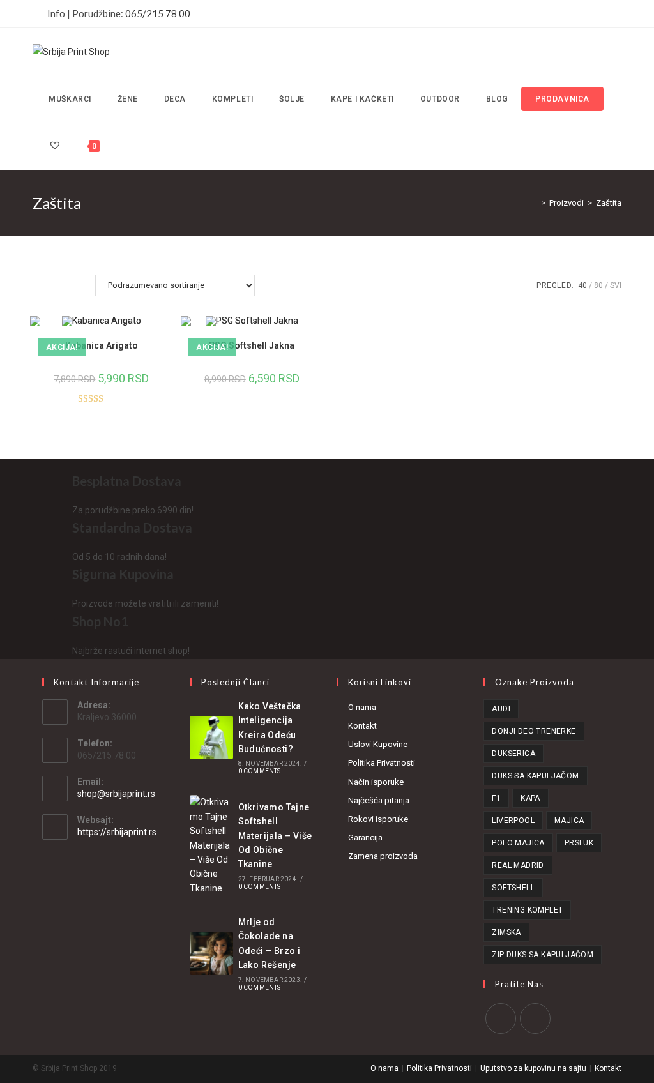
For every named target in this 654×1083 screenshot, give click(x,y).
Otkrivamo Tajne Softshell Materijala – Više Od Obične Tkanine (275, 836)
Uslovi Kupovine (377, 744)
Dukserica (513, 753)
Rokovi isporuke (378, 819)
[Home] (534, 203)
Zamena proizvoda (383, 856)
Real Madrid (518, 865)
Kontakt (362, 726)
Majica (569, 820)
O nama (362, 707)
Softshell (513, 887)
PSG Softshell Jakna (251, 345)
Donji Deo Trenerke (533, 731)
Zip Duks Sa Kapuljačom (542, 954)
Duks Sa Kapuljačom (535, 775)
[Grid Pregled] (43, 285)
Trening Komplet (527, 909)
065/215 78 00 (157, 13)
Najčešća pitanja (378, 800)
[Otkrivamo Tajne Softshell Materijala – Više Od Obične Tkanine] (211, 845)
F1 (496, 798)
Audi (501, 708)
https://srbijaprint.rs (116, 832)
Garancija (365, 837)
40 (582, 285)
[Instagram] (535, 1018)
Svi (615, 285)
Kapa (530, 798)
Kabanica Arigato (101, 345)
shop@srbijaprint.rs (116, 794)
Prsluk (579, 842)
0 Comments (259, 771)
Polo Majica (518, 842)
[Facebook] (500, 1018)
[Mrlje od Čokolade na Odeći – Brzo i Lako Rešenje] (211, 953)
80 (598, 285)
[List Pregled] (71, 285)
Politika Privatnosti (381, 763)
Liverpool (513, 820)
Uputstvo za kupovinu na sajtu (533, 1068)
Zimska (506, 932)
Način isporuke (376, 782)
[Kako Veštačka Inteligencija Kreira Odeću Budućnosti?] (211, 737)
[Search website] (115, 146)
